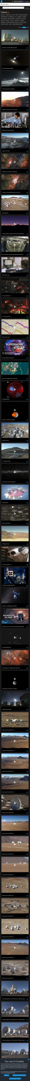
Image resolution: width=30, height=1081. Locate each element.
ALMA (13, 14)
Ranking (24, 27)
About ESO (8, 14)
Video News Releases (17, 24)
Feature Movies (11, 18)
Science (15, 1)
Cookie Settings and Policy (15, 1078)
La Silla (12, 20)
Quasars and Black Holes (12, 22)
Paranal (22, 20)
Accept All (6, 1075)
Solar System (23, 22)
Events (24, 16)
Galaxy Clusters (5, 20)
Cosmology (11, 16)
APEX (17, 14)
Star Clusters (4, 24)
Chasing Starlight (23, 14)
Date (28, 27)
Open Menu (5, 4)
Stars (10, 24)
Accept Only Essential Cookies (19, 1075)
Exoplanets (3, 18)
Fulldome (18, 18)
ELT (16, 16)
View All (3, 14)
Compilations (4, 16)
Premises (3, 22)
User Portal (20, 1)
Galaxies (24, 18)
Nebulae (17, 20)
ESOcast (20, 16)
